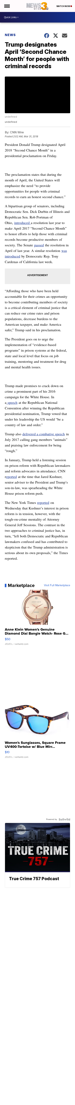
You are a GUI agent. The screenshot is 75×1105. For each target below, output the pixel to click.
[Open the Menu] (6, 6)
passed (39, 245)
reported (43, 502)
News (10, 35)
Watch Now (63, 6)
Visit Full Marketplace (57, 585)
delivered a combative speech (43, 434)
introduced (22, 222)
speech (11, 402)
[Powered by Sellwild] (64, 819)
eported (11, 476)
